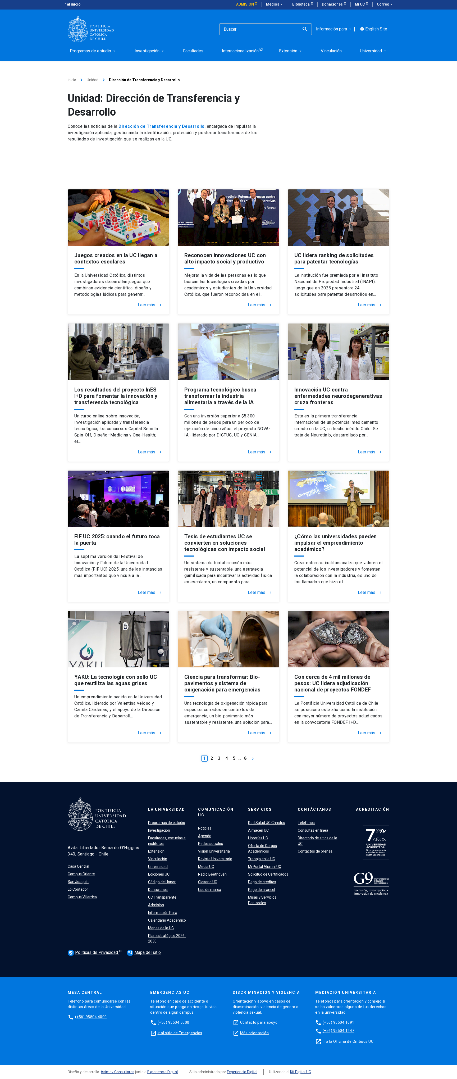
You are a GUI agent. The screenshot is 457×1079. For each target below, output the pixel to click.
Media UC (206, 866)
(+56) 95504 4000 (91, 1016)
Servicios (260, 809)
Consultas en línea (313, 830)
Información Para (162, 912)
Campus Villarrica (82, 897)
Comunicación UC (216, 812)
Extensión (156, 851)
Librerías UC (258, 838)
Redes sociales (210, 843)
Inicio (72, 80)
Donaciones (333, 4)
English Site (373, 29)
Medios (275, 4)
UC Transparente (162, 897)
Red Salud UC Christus (266, 823)
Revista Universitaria (215, 859)
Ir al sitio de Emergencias (180, 1033)
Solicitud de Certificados (268, 874)
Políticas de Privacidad (94, 952)
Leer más (150, 305)
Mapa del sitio (144, 952)
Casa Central (78, 866)
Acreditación (372, 809)
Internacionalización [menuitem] (240, 50)
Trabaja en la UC (261, 859)
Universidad (158, 866)
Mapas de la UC (161, 928)
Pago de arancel (261, 889)
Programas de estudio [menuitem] (93, 50)
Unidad (92, 80)
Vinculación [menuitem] (331, 50)
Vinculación (157, 859)
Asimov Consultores (117, 1072)
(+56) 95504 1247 (338, 1030)
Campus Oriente (81, 874)
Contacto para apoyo (259, 1022)
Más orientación (254, 1033)
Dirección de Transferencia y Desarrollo (161, 126)
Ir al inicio (72, 4)
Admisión (245, 4)
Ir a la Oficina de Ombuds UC (348, 1041)
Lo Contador (78, 889)
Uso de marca (209, 889)
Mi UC (360, 4)
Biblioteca (301, 4)
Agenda (204, 836)
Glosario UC (207, 882)
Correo (385, 4)
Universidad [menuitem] (373, 50)
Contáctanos (314, 809)
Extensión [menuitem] (291, 50)
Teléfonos (306, 823)
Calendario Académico (167, 920)
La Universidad (166, 809)
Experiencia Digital (162, 1072)
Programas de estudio (166, 823)
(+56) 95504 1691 (338, 1022)
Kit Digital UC (300, 1072)
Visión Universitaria (214, 851)
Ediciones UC (159, 874)
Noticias (204, 828)
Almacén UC (258, 830)
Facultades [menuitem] (193, 50)
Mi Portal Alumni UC (264, 866)
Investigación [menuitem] (150, 50)
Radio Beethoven (212, 874)
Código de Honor (162, 882)
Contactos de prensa (315, 851)
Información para (334, 29)
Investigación (159, 830)
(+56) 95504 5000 (173, 1022)
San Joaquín (78, 882)
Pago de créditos (262, 882)
